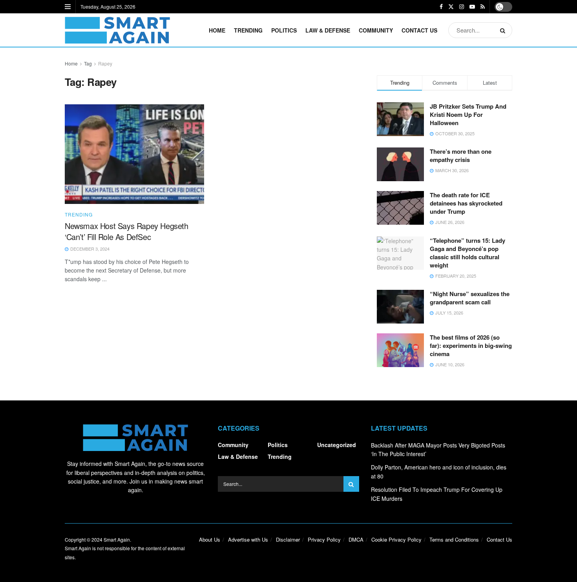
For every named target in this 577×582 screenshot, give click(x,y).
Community (376, 30)
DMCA (356, 539)
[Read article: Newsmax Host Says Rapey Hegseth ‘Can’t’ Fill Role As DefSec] (134, 154)
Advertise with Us (248, 539)
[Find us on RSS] (482, 6)
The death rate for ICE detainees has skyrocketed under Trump (466, 203)
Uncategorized (336, 445)
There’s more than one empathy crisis (460, 155)
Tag (88, 63)
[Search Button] (504, 30)
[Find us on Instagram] (461, 6)
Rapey (105, 63)
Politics (284, 30)
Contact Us (419, 30)
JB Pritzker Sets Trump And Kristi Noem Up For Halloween (468, 114)
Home (217, 30)
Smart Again (117, 539)
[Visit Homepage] (117, 30)
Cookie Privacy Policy (396, 539)
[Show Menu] (68, 6)
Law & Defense (327, 30)
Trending (248, 30)
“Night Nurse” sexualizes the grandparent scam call (469, 297)
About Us (209, 539)
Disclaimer (288, 539)
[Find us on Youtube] (472, 6)
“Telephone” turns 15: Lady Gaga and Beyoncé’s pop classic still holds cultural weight (467, 252)
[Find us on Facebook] (441, 6)
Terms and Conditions (454, 539)
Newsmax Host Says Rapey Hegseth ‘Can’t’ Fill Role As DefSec (126, 231)
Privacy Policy (324, 539)
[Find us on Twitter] (451, 6)
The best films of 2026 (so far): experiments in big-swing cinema (471, 345)
